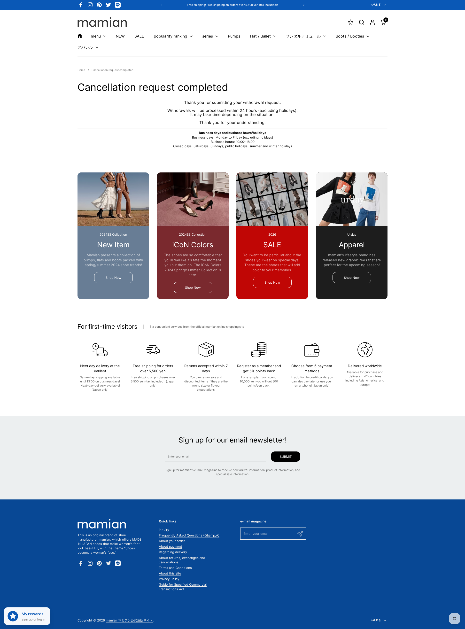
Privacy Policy (169, 579)
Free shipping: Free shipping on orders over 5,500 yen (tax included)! (232, 5)
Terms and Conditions (175, 568)
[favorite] (351, 22)
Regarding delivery (173, 552)
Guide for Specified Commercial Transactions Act (183, 586)
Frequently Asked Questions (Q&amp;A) (189, 535)
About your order (172, 541)
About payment (170, 546)
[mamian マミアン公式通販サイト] (102, 22)
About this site (170, 573)
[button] (361, 22)
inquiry (164, 530)
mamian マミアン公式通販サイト (129, 620)
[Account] (372, 22)
